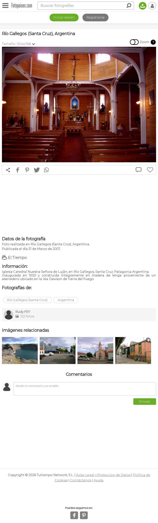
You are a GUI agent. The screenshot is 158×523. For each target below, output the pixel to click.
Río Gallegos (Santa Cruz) (27, 300)
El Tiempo (14, 257)
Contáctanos (80, 480)
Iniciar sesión (64, 17)
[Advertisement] (79, 205)
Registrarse (95, 17)
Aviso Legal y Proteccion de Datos (103, 475)
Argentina (66, 300)
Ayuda (98, 480)
